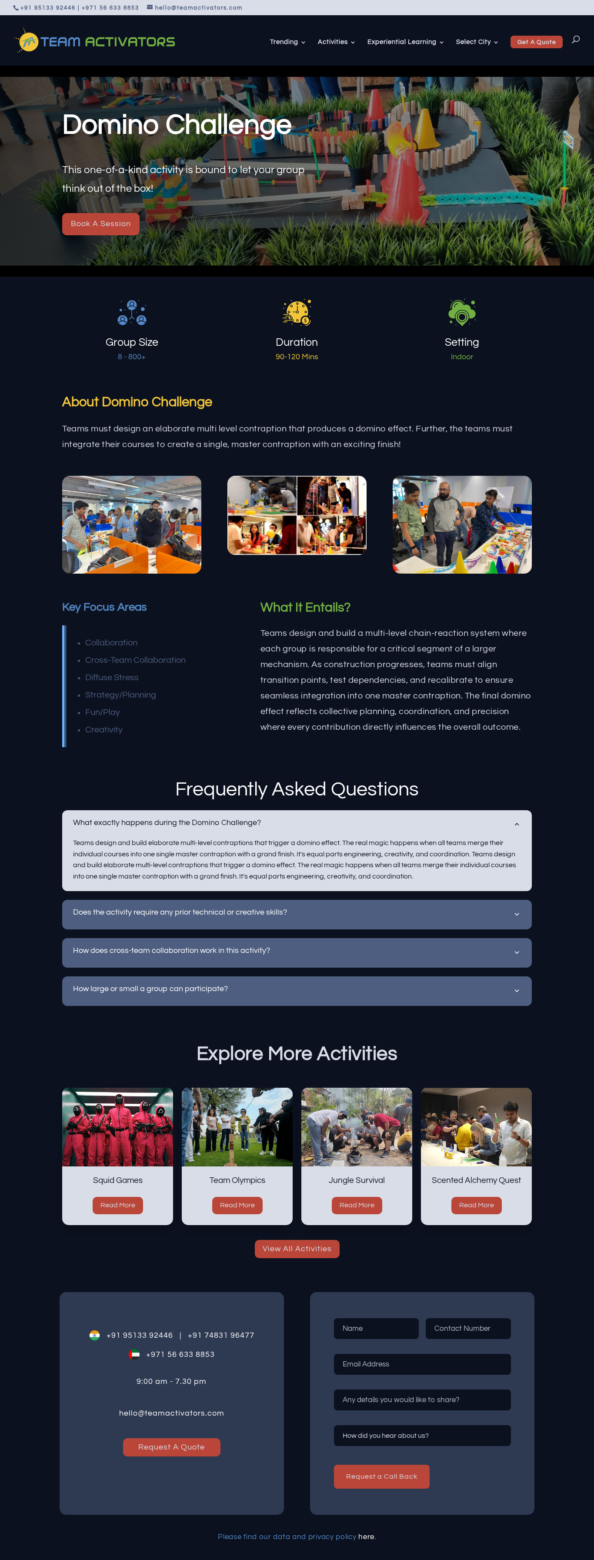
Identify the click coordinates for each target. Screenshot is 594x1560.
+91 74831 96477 (217, 1335)
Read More (117, 1205)
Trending (284, 42)
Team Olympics (237, 1180)
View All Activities (297, 1249)
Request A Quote (171, 1447)
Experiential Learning (402, 42)
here (366, 1537)
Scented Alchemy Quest (476, 1180)
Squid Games (118, 1180)
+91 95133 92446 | (140, 1335)
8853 (204, 1354)
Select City (473, 42)
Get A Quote (536, 42)
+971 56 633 (167, 1354)
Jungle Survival (357, 1180)
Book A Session (101, 224)
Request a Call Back (381, 1476)
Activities (333, 42)
